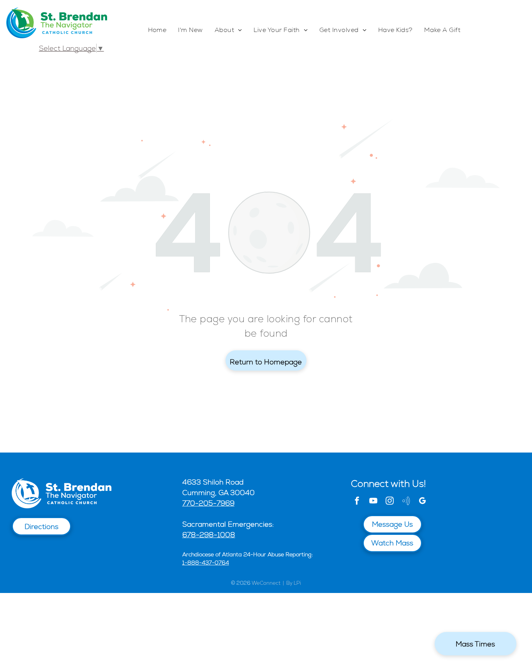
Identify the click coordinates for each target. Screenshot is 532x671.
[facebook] (357, 502)
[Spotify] (406, 502)
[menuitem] (157, 30)
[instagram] (390, 502)
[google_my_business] (422, 502)
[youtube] (373, 502)
